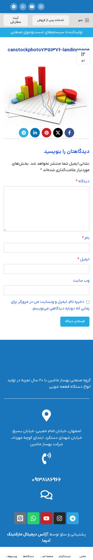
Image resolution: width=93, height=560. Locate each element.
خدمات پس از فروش (50, 20)
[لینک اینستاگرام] (41, 6)
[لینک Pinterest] (46, 132)
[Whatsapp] (33, 518)
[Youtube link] (32, 6)
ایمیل (83, 259)
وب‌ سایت (81, 280)
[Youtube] (46, 518)
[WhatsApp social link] (22, 6)
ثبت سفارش (15, 20)
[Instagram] (60, 518)
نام (85, 238)
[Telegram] (73, 518)
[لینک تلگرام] (13, 6)
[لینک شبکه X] (58, 132)
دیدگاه (82, 181)
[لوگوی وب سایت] (66, 6)
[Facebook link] (69, 132)
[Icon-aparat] (20, 518)
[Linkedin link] (35, 132)
